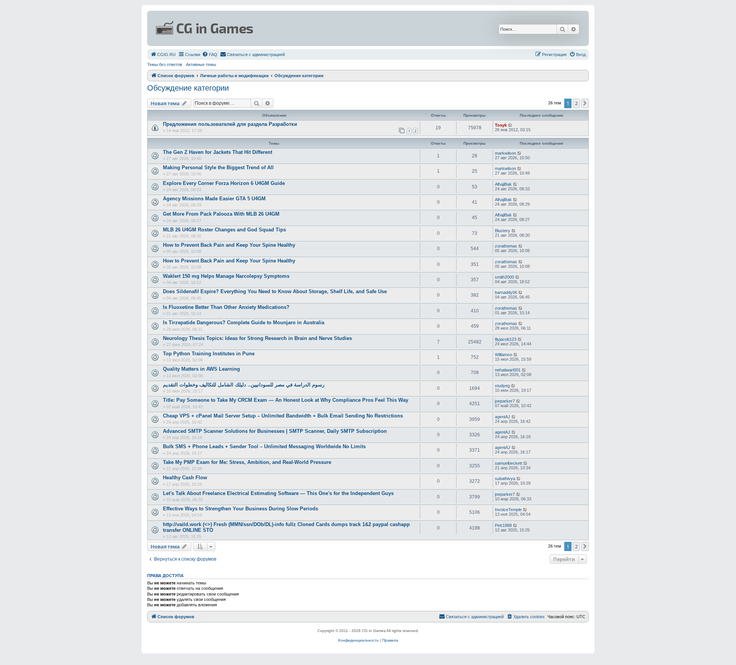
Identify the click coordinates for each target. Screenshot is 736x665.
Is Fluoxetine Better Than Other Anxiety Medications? (226, 307)
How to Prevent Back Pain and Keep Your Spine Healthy (229, 245)
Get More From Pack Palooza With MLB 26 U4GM (221, 214)
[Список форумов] (293, 28)
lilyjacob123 (505, 339)
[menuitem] (163, 54)
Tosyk (501, 125)
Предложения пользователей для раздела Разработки (230, 124)
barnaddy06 (506, 292)
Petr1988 (503, 525)
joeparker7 (505, 401)
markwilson (505, 153)
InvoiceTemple (508, 509)
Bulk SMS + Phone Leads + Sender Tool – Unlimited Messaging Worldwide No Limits (264, 446)
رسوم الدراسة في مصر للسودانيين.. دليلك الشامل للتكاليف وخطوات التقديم (243, 385)
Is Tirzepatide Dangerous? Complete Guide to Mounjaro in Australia (243, 322)
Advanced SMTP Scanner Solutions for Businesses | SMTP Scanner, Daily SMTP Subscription (275, 431)
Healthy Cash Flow (185, 477)
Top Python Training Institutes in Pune (209, 353)
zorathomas (506, 246)
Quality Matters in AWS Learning (201, 369)
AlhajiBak (503, 184)
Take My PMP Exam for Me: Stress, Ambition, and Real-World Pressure (247, 462)
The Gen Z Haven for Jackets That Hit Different (217, 152)
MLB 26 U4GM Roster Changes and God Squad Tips (224, 230)
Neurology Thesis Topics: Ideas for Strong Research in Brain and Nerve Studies (257, 338)
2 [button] (576, 103)
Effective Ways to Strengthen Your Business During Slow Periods (240, 509)
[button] (585, 103)
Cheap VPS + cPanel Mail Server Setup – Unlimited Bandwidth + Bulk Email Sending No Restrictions (283, 416)
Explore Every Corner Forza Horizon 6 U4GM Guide (224, 183)
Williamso (503, 354)
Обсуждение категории (188, 88)
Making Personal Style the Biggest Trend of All (218, 167)
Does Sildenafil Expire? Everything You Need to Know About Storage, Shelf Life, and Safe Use (275, 291)
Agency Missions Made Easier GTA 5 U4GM (214, 198)
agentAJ (502, 416)
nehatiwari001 (508, 370)
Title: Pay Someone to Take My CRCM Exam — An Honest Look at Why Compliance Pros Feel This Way (285, 400)
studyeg (502, 385)
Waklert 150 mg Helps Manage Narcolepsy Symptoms (226, 276)
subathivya (505, 478)
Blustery (502, 230)
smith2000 (504, 277)
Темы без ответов (164, 64)
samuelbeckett (508, 463)
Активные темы (201, 64)
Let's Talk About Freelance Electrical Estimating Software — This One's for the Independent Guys (278, 493)
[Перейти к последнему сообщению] (510, 125)
